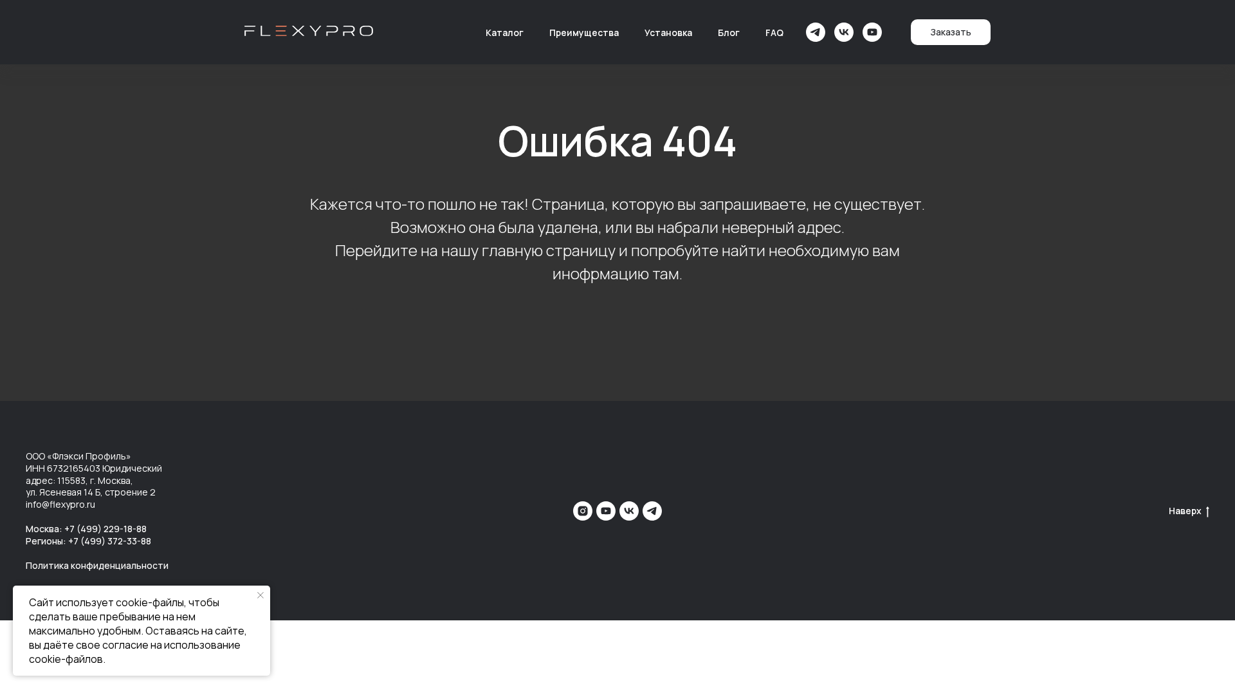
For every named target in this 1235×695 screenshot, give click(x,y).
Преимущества (584, 32)
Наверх (1185, 511)
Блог (729, 32)
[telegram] (815, 32)
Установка (668, 32)
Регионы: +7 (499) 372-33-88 (88, 541)
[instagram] (582, 511)
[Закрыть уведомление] (260, 595)
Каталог (505, 32)
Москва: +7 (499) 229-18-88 (86, 529)
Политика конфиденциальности (97, 565)
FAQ (774, 32)
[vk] (844, 32)
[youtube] (872, 32)
